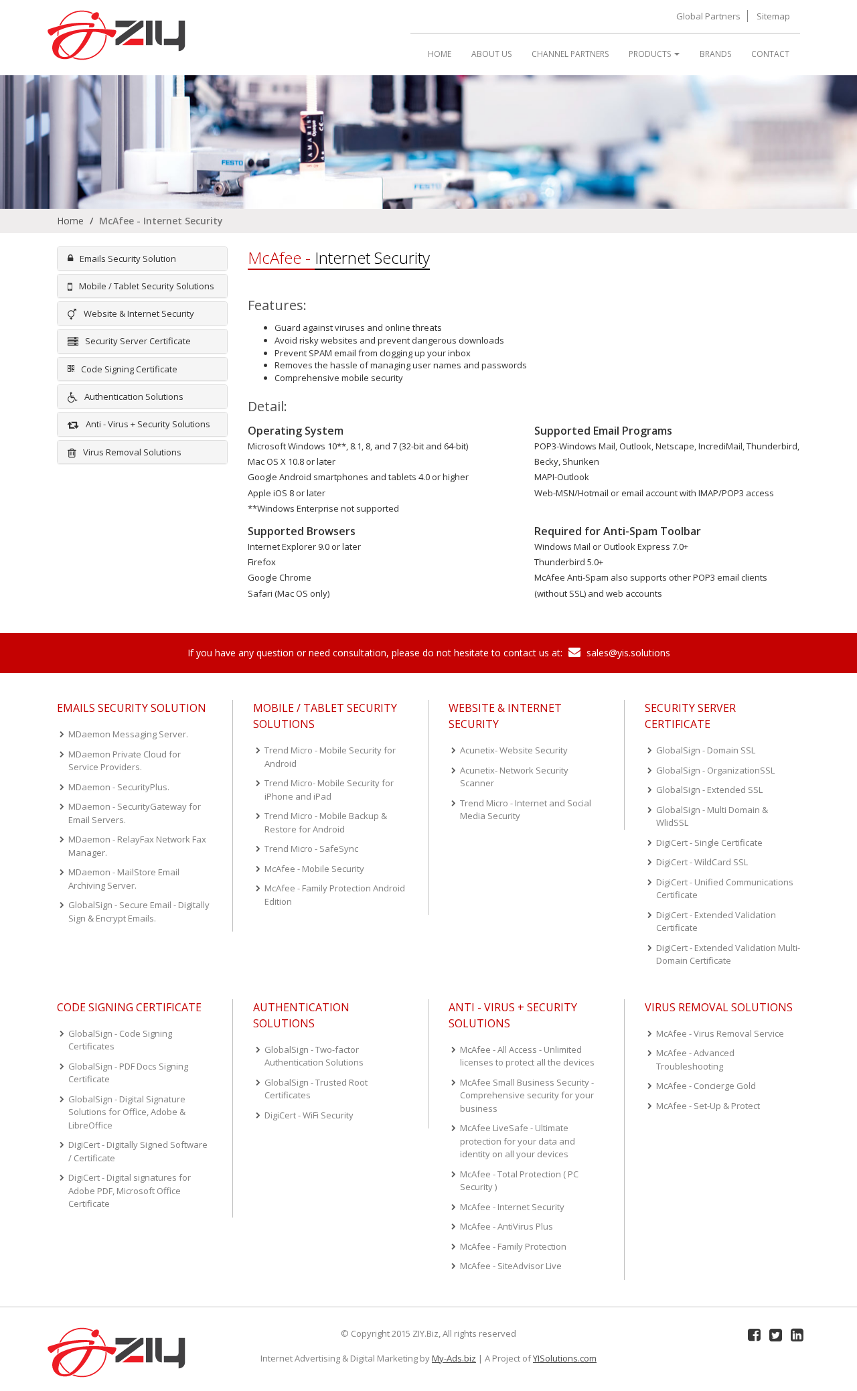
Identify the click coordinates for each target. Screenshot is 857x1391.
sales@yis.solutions (627, 652)
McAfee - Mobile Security (314, 869)
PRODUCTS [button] (651, 54)
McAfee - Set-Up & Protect (708, 1106)
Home (70, 220)
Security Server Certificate (138, 341)
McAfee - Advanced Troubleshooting (695, 1059)
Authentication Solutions (133, 396)
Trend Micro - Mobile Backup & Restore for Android (325, 822)
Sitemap (773, 16)
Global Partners (708, 16)
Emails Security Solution (128, 258)
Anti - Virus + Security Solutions (148, 424)
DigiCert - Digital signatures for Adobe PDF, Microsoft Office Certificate (129, 1190)
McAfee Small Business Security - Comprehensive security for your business (527, 1095)
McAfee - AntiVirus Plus (506, 1226)
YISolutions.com (565, 1358)
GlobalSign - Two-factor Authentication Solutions (314, 1056)
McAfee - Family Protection (513, 1246)
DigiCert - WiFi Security (309, 1115)
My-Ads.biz (454, 1358)
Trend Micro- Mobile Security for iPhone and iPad (329, 789)
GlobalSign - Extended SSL (709, 790)
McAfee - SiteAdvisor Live (511, 1266)
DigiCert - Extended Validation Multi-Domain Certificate (728, 954)
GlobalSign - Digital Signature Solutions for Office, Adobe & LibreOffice (126, 1112)
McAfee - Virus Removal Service (720, 1033)
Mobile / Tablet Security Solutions (146, 286)
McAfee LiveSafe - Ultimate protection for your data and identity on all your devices (517, 1141)
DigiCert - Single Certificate (709, 842)
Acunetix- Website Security (514, 750)
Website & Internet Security (139, 313)
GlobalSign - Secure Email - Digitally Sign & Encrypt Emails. (139, 911)
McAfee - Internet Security (512, 1207)
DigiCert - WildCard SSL (702, 862)
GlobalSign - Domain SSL (705, 750)
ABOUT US (491, 54)
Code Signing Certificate (129, 369)
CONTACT (770, 54)
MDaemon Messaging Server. (128, 734)
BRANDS (715, 54)
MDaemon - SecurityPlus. (118, 787)
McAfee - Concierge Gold (706, 1086)
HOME (439, 54)
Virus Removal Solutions (132, 452)
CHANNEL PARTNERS (570, 54)
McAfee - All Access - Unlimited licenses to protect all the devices (527, 1056)
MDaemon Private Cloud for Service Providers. (124, 761)
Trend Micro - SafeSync (311, 849)
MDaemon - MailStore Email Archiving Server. (123, 878)
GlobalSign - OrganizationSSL (715, 770)
